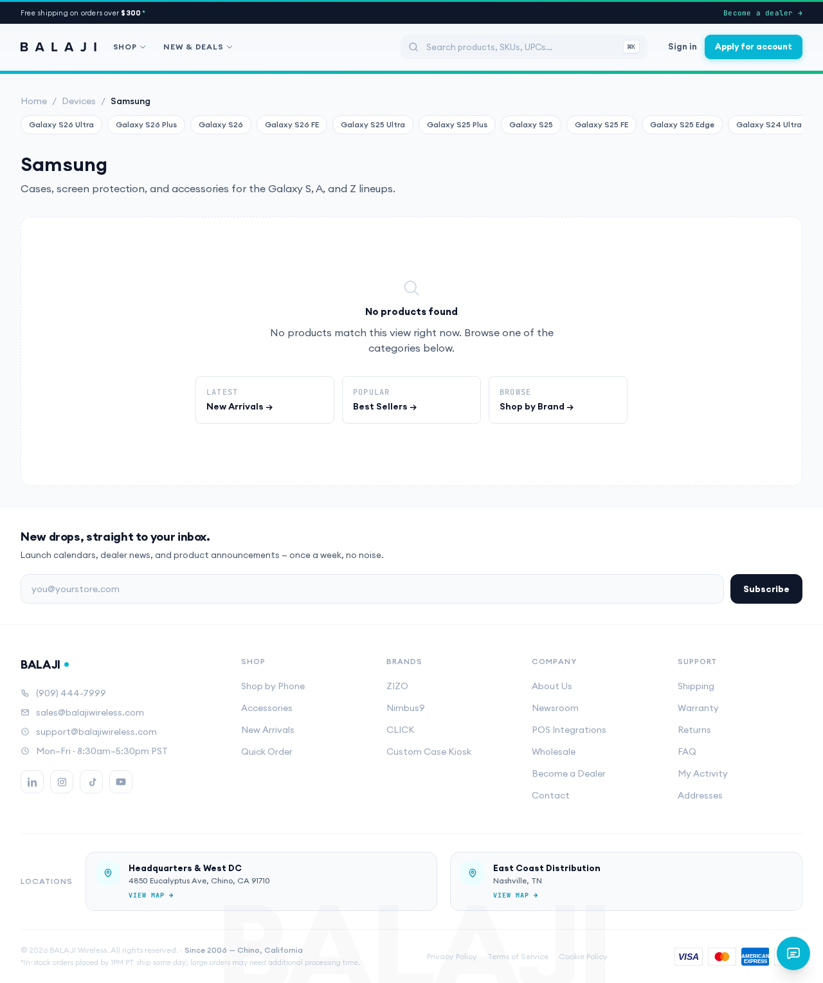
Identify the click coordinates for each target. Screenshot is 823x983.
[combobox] (524, 47)
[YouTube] (120, 781)
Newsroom (555, 708)
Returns (694, 729)
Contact (551, 795)
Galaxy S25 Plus (457, 124)
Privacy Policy (452, 956)
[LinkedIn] (32, 781)
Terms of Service (517, 956)
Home (34, 101)
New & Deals (193, 46)
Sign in (682, 46)
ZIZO (397, 686)
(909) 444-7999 (71, 693)
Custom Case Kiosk (428, 751)
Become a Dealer (569, 773)
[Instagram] (61, 781)
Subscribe (766, 589)
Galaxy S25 (531, 124)
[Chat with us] (793, 953)
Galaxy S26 (221, 124)
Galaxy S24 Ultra (769, 124)
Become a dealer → (762, 12)
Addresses (700, 795)
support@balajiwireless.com (96, 731)
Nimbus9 (405, 708)
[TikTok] (91, 781)
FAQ (687, 751)
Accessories (267, 708)
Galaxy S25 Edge (682, 124)
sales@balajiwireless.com (90, 712)
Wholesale (553, 751)
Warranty (698, 708)
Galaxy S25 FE (601, 124)
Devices (79, 101)
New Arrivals (267, 729)
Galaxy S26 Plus (146, 124)
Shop (125, 46)
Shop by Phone (273, 686)
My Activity (703, 773)
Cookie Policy (583, 956)
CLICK (400, 729)
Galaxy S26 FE (292, 124)
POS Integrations (569, 729)
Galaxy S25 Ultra (373, 124)
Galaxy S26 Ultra (61, 124)
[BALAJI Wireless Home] (58, 47)
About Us (552, 686)
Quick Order (267, 751)
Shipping (696, 686)
